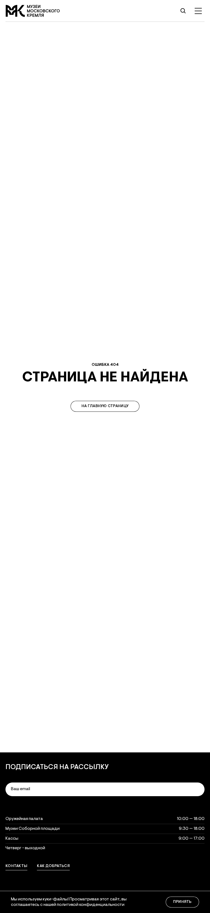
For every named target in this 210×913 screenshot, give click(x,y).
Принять (182, 902)
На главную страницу (105, 406)
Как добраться (53, 866)
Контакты (16, 866)
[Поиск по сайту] (183, 11)
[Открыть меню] (198, 11)
